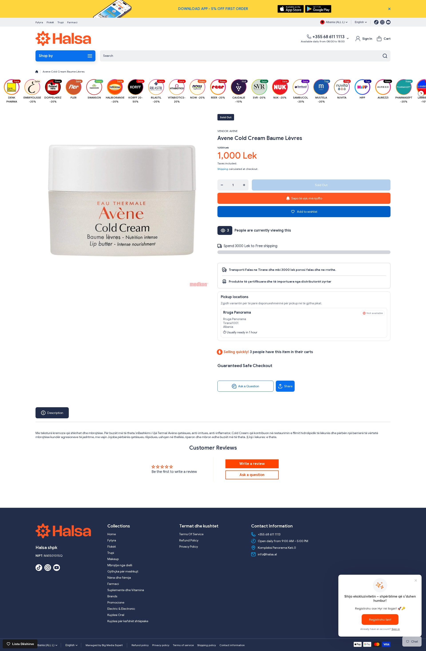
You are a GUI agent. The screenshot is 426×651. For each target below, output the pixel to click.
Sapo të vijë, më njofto (306, 198)
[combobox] (245, 55)
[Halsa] (63, 38)
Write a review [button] (252, 464)
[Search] (384, 55)
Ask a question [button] (251, 475)
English (359, 22)
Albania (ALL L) (45, 645)
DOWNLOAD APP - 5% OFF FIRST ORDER (213, 9)
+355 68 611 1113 (328, 36)
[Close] (389, 8)
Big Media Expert (112, 645)
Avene (233, 131)
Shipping (222, 169)
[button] (383, 38)
